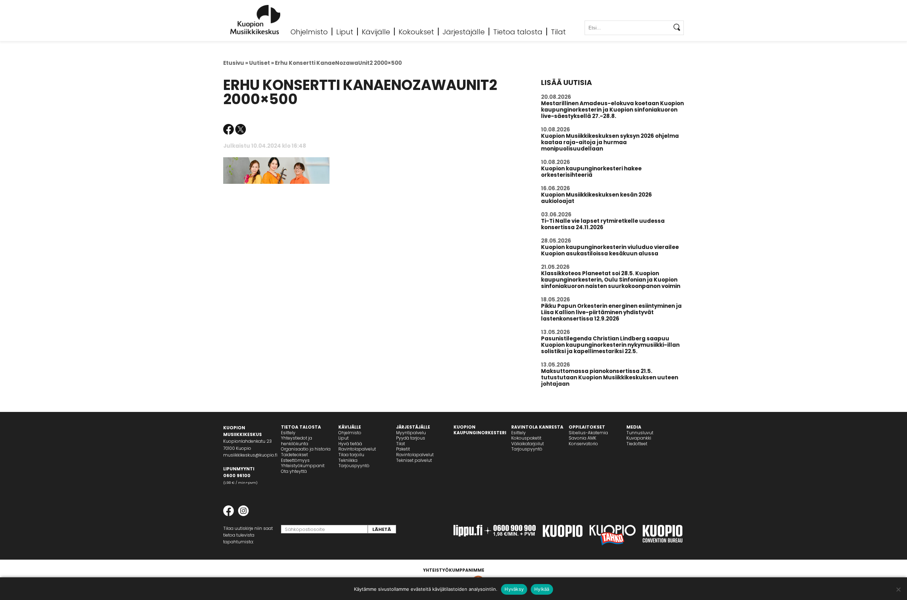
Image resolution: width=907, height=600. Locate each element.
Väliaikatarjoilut (527, 444)
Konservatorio (583, 444)
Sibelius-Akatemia (588, 433)
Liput (344, 31)
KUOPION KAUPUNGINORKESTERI (480, 430)
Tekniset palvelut (414, 460)
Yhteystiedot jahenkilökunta (296, 441)
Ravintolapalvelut (357, 449)
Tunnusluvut (639, 433)
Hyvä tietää (350, 444)
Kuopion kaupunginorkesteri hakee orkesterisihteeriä (591, 172)
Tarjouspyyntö (354, 466)
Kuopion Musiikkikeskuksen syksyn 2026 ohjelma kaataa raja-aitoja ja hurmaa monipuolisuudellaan (610, 142)
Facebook (228, 129)
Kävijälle (376, 31)
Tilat (558, 31)
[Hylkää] (898, 589)
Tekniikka (347, 460)
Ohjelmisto (309, 31)
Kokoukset (416, 31)
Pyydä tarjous (410, 438)
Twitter (240, 129)
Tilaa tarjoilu (351, 455)
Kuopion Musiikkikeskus (255, 19)
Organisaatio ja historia (306, 449)
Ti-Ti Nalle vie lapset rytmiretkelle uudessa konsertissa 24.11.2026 (603, 224)
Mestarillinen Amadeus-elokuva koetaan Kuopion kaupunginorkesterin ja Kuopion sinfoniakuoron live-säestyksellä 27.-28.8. (612, 110)
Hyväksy (514, 589)
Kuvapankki (638, 438)
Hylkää (542, 589)
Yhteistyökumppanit (303, 466)
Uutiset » (261, 63)
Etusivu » (235, 63)
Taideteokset (294, 455)
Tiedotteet (636, 444)
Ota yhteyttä (294, 471)
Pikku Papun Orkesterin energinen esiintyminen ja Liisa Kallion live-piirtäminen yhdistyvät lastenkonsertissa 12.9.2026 (611, 312)
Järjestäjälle (464, 31)
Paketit (403, 449)
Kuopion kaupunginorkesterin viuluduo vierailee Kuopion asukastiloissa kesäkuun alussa (610, 250)
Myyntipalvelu (411, 433)
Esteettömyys (295, 460)
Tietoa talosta (517, 31)
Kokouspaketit (526, 438)
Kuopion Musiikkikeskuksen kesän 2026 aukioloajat (596, 198)
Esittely (288, 433)
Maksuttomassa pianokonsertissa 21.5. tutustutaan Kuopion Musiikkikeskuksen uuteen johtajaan (609, 377)
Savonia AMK (582, 438)
